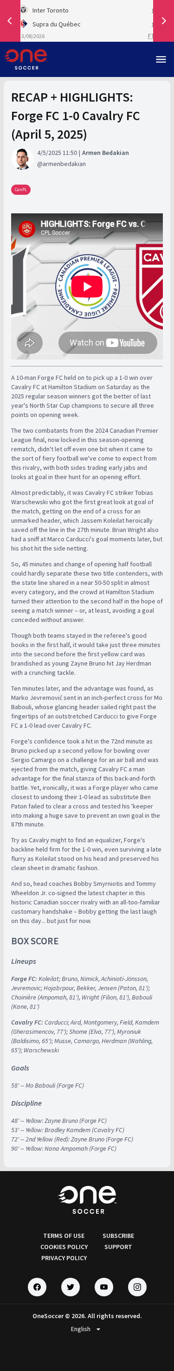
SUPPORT (118, 1247)
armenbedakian (64, 164)
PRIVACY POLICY (64, 1258)
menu (161, 59)
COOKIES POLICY (64, 1247)
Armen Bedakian (105, 152)
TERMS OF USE (63, 1235)
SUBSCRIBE (118, 1235)
